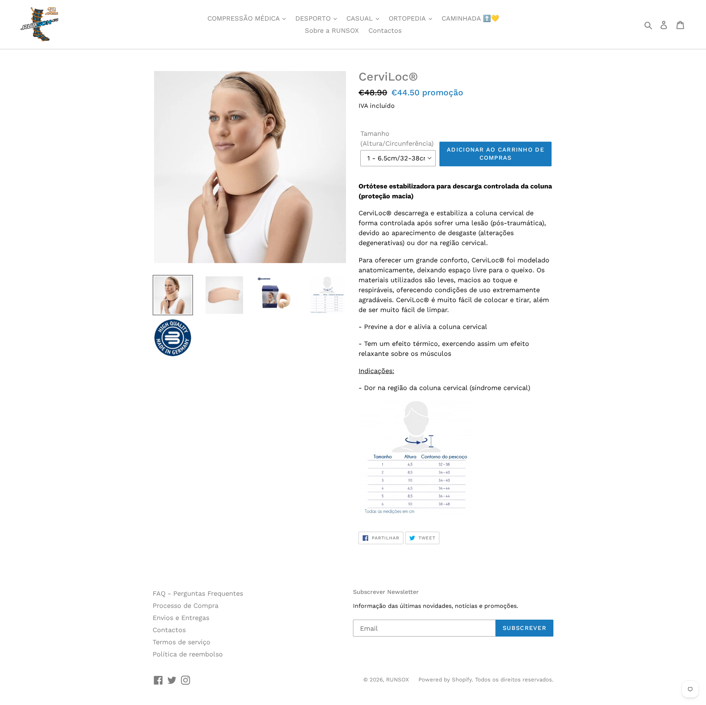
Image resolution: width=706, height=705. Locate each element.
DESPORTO (314, 18)
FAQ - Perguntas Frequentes (198, 593)
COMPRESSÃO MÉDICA (244, 18)
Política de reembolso (188, 654)
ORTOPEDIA (408, 18)
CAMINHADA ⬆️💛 (470, 18)
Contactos (385, 30)
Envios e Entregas (181, 617)
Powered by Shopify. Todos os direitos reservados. (485, 679)
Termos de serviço (181, 642)
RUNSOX (397, 679)
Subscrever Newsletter (386, 591)
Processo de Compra (185, 605)
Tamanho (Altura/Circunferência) (397, 138)
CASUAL (360, 18)
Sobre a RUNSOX (332, 30)
